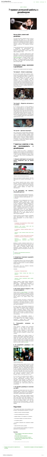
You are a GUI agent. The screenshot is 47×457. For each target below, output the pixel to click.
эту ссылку (26, 341)
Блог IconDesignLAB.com (6, 1)
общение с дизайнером (17, 441)
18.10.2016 (27, 14)
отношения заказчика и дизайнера (25, 441)
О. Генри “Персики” (23, 292)
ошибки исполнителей (18, 57)
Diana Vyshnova (22, 14)
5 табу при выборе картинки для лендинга (23, 437)
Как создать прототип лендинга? (21, 435)
